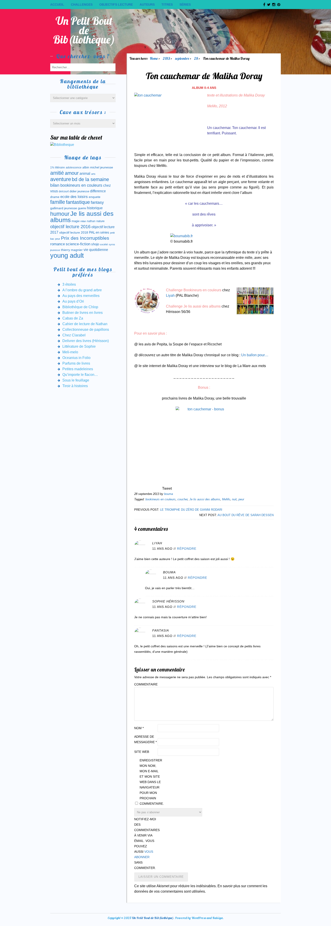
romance (57, 244)
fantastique (78, 202)
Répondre (186, 548)
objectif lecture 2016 (70, 226)
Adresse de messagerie (145, 739)
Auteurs (147, 4)
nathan (91, 221)
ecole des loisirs (74, 197)
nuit (234, 499)
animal (84, 173)
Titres (167, 4)
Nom (139, 728)
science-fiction (78, 244)
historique (95, 208)
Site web (141, 752)
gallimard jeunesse (63, 208)
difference (98, 191)
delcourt (64, 191)
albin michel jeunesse (97, 167)
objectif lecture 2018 (73, 232)
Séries (185, 4)
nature (100, 221)
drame (54, 197)
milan (83, 221)
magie (75, 221)
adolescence (74, 167)
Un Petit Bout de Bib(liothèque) (84, 30)
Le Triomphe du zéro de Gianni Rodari (191, 509)
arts (93, 173)
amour (72, 173)
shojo (95, 244)
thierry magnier (72, 250)
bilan (54, 185)
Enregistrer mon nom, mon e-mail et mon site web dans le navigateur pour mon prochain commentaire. (151, 781)
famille (57, 202)
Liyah (170, 295)
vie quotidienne (96, 250)
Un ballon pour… (254, 355)
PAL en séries (99, 232)
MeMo (226, 499)
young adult (67, 255)
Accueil (57, 4)
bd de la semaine (90, 179)
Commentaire (145, 684)
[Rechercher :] (83, 67)
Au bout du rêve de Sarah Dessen (246, 515)
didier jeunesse (79, 191)
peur (241, 499)
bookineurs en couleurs (160, 499)
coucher (182, 499)
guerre (82, 208)
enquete (94, 197)
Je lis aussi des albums (204, 499)
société (104, 244)
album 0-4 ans (204, 88)
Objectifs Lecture (116, 4)
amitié (57, 173)
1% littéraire (57, 167)
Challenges (82, 4)
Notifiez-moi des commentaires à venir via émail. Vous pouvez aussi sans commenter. (145, 843)
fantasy (97, 202)
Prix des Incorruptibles (85, 238)
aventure (60, 179)
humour (59, 214)
